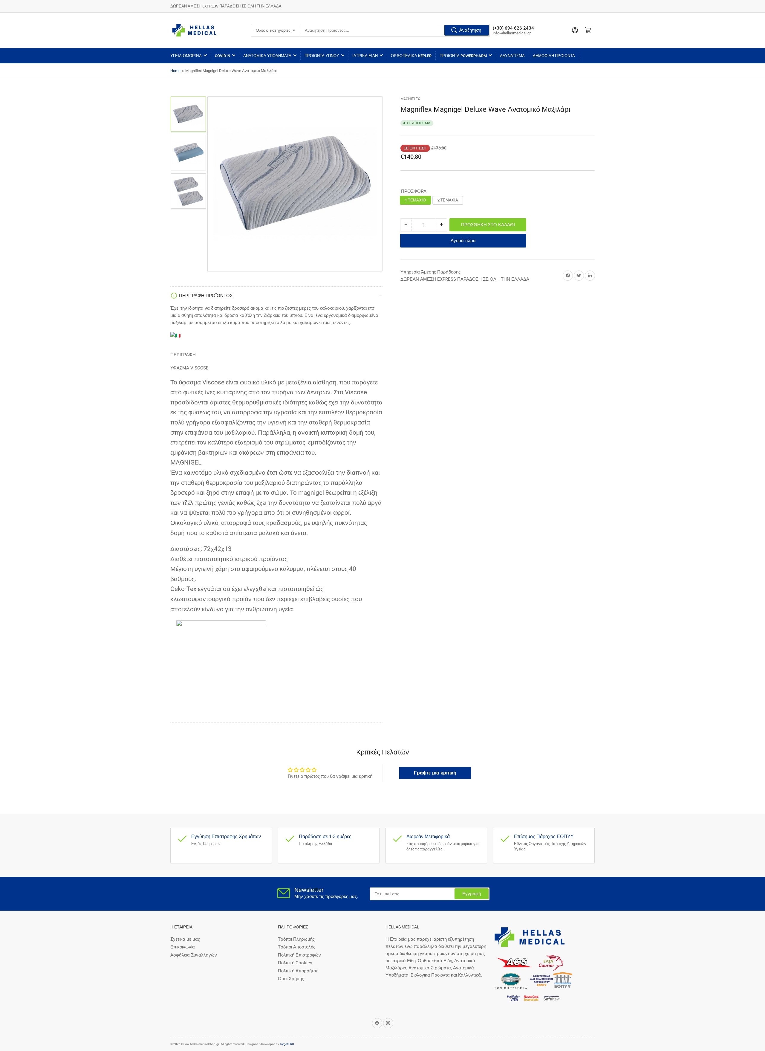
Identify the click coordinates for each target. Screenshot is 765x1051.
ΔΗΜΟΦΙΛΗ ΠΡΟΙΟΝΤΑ (554, 56)
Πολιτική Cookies (295, 963)
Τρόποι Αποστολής (296, 947)
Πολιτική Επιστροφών (299, 955)
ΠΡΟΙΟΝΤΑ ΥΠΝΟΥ (322, 56)
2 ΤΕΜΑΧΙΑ (447, 200)
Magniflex (410, 99)
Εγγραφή (471, 893)
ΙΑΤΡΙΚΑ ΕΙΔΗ (365, 56)
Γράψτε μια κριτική (435, 773)
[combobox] (395, 30)
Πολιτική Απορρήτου (298, 971)
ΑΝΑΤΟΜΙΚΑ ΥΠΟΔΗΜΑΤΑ (267, 56)
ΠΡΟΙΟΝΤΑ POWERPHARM (463, 56)
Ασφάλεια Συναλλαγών (193, 955)
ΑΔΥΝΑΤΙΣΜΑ (512, 56)
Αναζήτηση (470, 30)
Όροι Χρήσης (291, 978)
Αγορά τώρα (463, 240)
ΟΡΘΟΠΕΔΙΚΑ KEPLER (411, 56)
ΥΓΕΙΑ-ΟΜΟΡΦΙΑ (186, 56)
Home (175, 70)
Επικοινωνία (182, 947)
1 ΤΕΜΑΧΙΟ (415, 200)
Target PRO (287, 1044)
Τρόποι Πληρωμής (296, 939)
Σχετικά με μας (185, 939)
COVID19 (222, 56)
